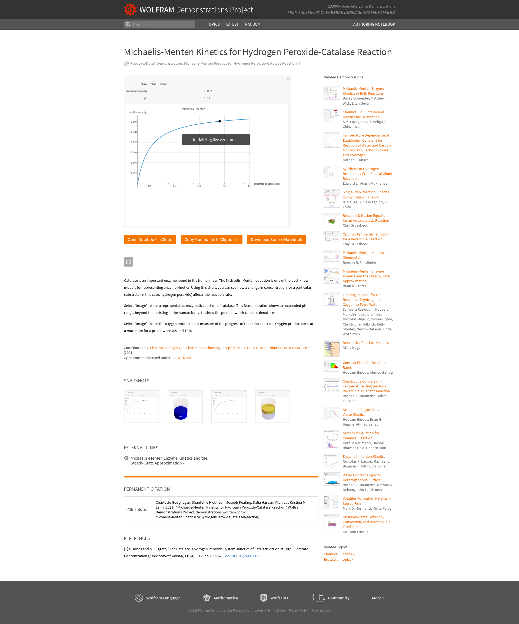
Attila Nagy (351, 347)
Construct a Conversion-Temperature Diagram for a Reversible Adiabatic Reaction (366, 386)
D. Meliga (375, 121)
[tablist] (221, 406)
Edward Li (350, 183)
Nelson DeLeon (369, 329)
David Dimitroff (372, 314)
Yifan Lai (275, 347)
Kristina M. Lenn (297, 347)
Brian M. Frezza (355, 285)
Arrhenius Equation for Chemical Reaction (361, 435)
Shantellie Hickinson (202, 347)
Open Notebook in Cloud (150, 239)
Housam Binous (355, 372)
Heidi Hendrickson (371, 447)
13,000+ (334, 6)
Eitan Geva (360, 103)
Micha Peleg (381, 508)
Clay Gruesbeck (355, 225)
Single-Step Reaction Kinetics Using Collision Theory (366, 194)
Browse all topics (337, 559)
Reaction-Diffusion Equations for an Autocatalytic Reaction (366, 218)
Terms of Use (276, 610)
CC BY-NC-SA (181, 357)
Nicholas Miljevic (356, 319)
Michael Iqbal (381, 319)
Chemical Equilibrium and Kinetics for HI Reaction (363, 114)
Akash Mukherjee (373, 183)
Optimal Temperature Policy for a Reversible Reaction (365, 236)
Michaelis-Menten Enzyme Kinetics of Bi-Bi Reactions (363, 91)
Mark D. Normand (357, 508)
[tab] (141, 406)
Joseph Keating (233, 347)
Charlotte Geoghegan (167, 347)
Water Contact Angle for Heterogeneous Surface (362, 477)
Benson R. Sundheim (359, 262)
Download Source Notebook (276, 239)
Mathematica (383, 12)
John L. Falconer (373, 466)
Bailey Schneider (356, 98)
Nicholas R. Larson (357, 461)
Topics (213, 24)
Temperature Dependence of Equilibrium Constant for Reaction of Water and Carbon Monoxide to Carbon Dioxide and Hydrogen (367, 145)
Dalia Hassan (257, 347)
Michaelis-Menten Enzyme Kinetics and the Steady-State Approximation (366, 276)
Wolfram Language (344, 12)
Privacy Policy (298, 610)
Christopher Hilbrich (359, 324)
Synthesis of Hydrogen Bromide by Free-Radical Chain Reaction (367, 173)
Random (253, 24)
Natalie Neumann (357, 442)
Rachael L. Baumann (359, 395)
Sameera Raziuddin (358, 309)
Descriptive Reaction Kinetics (366, 342)
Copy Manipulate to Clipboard (212, 239)
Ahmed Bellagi (381, 372)
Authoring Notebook (374, 24)
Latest (232, 24)
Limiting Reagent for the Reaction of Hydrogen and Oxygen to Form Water (364, 299)
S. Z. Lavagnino (355, 121)
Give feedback (321, 610)
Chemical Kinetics (338, 554)
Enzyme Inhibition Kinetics (364, 456)
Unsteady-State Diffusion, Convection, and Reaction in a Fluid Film (366, 522)
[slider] (176, 94)
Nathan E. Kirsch (356, 159)
